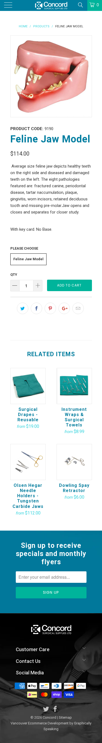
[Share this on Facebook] (36, 308)
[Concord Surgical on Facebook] (55, 709)
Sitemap (65, 717)
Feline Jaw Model (28, 259)
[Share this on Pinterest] (50, 308)
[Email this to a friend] (78, 308)
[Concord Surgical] (51, 5)
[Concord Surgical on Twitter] (46, 709)
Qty (13, 275)
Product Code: (26, 128)
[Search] (80, 5)
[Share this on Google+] (64, 308)
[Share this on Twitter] (22, 308)
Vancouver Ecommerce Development (40, 723)
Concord (49, 717)
